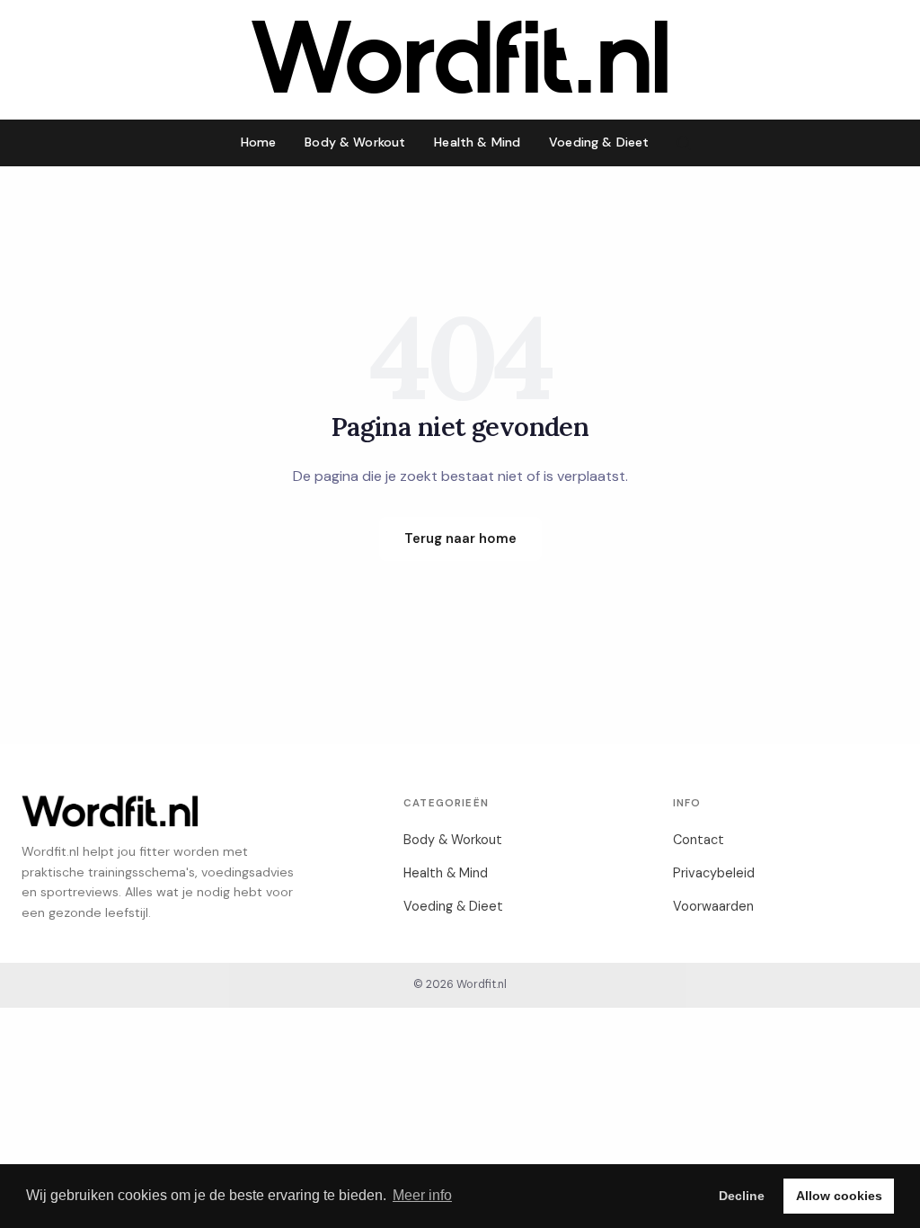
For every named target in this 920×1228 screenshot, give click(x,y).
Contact (698, 840)
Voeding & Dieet (599, 142)
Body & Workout (355, 142)
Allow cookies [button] (839, 1195)
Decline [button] (742, 1195)
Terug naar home (460, 538)
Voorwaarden (713, 906)
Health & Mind (477, 142)
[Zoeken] (684, 143)
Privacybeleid (714, 873)
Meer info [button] (422, 1195)
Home (259, 142)
